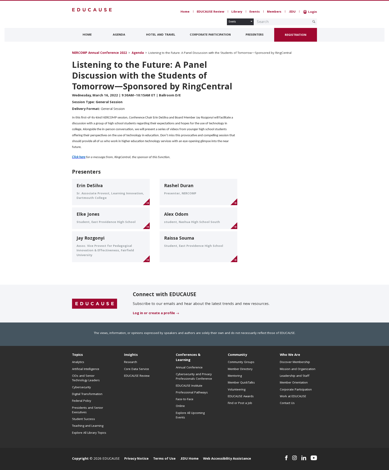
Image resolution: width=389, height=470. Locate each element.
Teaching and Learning (87, 426)
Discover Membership (295, 362)
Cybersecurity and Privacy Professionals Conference (194, 376)
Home (185, 11)
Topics (77, 355)
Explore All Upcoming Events (190, 415)
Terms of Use (164, 459)
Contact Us (287, 403)
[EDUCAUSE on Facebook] (286, 458)
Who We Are (290, 355)
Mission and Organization (297, 369)
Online (180, 406)
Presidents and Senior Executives (87, 410)
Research (130, 362)
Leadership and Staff (294, 376)
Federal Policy (81, 401)
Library (236, 11)
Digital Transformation (87, 394)
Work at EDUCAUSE (293, 396)
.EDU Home (189, 459)
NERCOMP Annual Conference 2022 (99, 53)
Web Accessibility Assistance (227, 459)
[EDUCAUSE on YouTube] (314, 458)
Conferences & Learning (188, 357)
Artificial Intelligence (85, 369)
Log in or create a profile (154, 313)
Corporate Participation (210, 34)
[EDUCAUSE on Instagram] (294, 458)
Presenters (255, 34)
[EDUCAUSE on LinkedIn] (303, 458)
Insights (131, 355)
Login (312, 12)
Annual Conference (189, 367)
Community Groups (241, 362)
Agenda (119, 34)
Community (237, 355)
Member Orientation (294, 382)
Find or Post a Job (240, 403)
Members (274, 11)
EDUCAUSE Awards (241, 396)
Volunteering (236, 389)
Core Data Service (136, 369)
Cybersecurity (81, 387)
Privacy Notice (136, 459)
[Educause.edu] (94, 304)
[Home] (92, 10)
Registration (295, 35)
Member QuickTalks (241, 382)
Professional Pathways (192, 392)
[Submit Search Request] (314, 21)
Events (254, 11)
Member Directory (240, 369)
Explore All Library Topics (89, 433)
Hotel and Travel (160, 34)
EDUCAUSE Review (210, 11)
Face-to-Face (184, 399)
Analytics (78, 362)
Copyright (80, 459)
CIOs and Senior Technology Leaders (86, 378)
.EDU (292, 11)
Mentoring (235, 376)
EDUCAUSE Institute (189, 386)
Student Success (83, 419)
